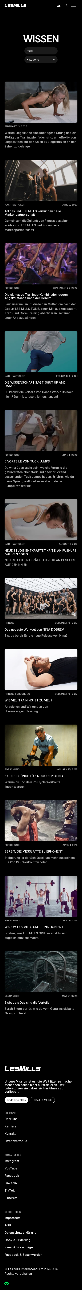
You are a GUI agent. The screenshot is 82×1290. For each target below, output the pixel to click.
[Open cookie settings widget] (6, 1283)
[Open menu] (73, 5)
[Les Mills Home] (15, 5)
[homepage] (23, 1068)
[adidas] (58, 5)
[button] (66, 5)
